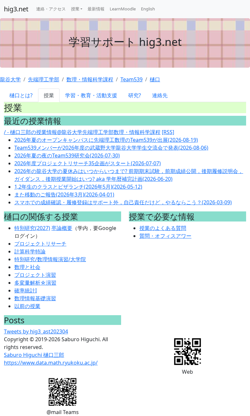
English (148, 9)
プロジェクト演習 (35, 274)
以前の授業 (27, 306)
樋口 (155, 79)
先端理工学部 (43, 79)
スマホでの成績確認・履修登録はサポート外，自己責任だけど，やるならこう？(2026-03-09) (123, 202)
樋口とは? (21, 95)
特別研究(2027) (32, 228)
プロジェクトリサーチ (40, 243)
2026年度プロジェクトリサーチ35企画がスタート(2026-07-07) (87, 163)
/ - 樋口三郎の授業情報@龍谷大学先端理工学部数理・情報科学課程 (82, 132)
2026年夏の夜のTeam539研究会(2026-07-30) (67, 155)
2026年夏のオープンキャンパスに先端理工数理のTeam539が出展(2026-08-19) (106, 139)
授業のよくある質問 (162, 228)
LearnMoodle (123, 9)
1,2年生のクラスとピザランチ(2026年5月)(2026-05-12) (78, 186)
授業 (75, 9)
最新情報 (96, 9)
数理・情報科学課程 (89, 79)
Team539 (131, 79)
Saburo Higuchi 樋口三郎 (34, 354)
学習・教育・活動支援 (91, 95)
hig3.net (16, 9)
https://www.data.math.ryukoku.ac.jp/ (51, 362)
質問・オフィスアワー (165, 235)
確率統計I (25, 290)
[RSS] (168, 132)
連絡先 (160, 95)
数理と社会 (27, 267)
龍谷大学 (10, 79)
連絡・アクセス (51, 9)
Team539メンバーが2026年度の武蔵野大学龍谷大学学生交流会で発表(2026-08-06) (111, 147)
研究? (134, 95)
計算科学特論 (30, 251)
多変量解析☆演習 (35, 282)
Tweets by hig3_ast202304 (36, 331)
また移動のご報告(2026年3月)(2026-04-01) (64, 194)
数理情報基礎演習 (35, 298)
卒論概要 (61, 228)
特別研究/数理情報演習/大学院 (50, 259)
